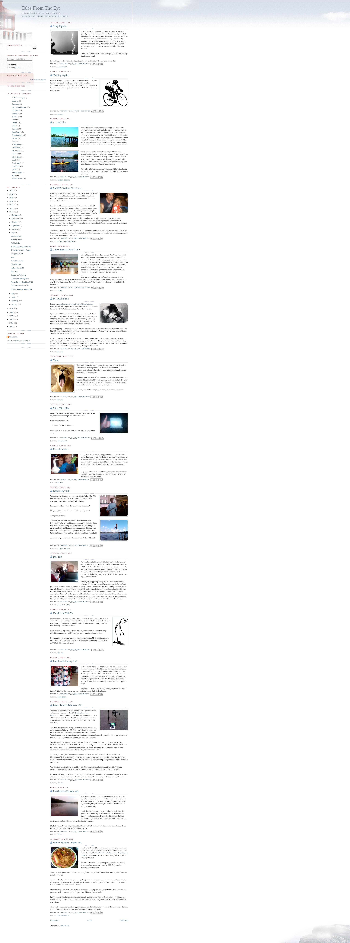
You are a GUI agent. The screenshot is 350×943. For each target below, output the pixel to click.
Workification (64, 605)
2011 (11, 212)
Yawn (56, 360)
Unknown (13, 337)
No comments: (84, 64)
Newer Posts (54, 920)
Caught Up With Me (63, 613)
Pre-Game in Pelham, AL (65, 791)
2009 (11, 312)
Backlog (15, 101)
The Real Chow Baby (103, 852)
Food (14, 119)
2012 (11, 208)
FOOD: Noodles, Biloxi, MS (67, 842)
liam (13, 141)
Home (89, 920)
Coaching (15, 104)
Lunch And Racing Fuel (65, 661)
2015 (11, 197)
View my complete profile (18, 341)
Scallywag (62, 67)
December (15, 215)
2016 (11, 194)
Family (60, 180)
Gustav (14, 125)
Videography (17, 172)
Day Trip (57, 556)
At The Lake (59, 122)
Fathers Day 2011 (61, 490)
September (16, 225)
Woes (14, 175)
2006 (11, 323)
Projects (15, 153)
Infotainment (70, 241)
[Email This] (91, 64)
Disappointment (61, 298)
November (16, 218)
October (15, 222)
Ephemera (62, 697)
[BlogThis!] (94, 64)
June (13, 232)
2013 (11, 204)
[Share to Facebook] (99, 64)
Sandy (14, 160)
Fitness (14, 116)
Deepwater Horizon (19, 107)
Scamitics (15, 166)
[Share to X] (96, 64)
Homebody (16, 132)
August (14, 229)
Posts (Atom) (65, 925)
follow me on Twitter (38, 79)
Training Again (60, 75)
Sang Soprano (60, 26)
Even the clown (60, 449)
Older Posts (124, 920)
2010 (11, 308)
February (15, 300)
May (13, 293)
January (15, 304)
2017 (11, 190)
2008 (11, 316)
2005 (11, 326)
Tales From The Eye (41, 8)
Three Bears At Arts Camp (66, 249)
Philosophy (16, 150)
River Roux (16, 157)
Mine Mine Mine (61, 408)
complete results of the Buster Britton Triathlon (75, 304)
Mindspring (16, 144)
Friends (15, 122)
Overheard (16, 147)
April (14, 297)
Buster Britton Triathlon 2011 (67, 705)
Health (61, 114)
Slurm (18, 67)
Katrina (15, 138)
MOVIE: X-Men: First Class (67, 188)
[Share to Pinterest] (101, 64)
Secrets (14, 169)
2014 (11, 201)
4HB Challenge (18, 97)
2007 (11, 319)
